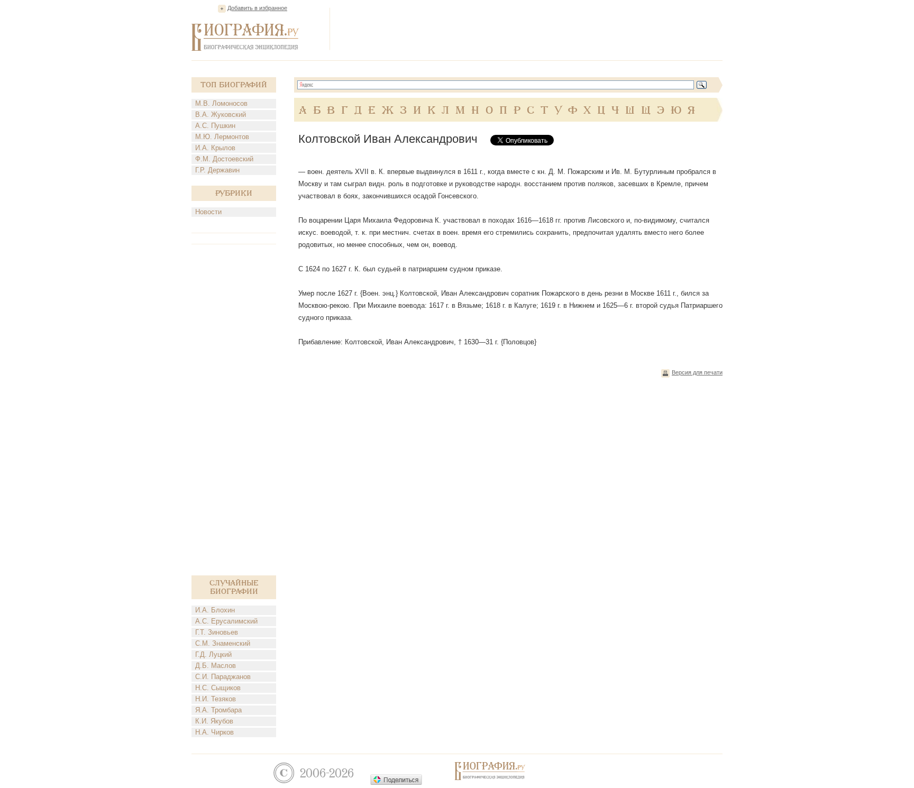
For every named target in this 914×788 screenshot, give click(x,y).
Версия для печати (697, 372)
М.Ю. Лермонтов (222, 137)
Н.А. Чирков (214, 732)
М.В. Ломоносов (221, 103)
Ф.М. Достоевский (224, 159)
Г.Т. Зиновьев (216, 632)
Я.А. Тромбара (218, 710)
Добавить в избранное (257, 8)
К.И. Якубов (214, 721)
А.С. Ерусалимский (226, 621)
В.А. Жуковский (220, 114)
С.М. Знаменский (222, 643)
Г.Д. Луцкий (213, 654)
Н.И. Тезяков (215, 699)
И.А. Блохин (215, 610)
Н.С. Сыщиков (218, 688)
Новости (208, 212)
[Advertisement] (530, 28)
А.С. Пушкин (215, 126)
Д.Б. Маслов (215, 666)
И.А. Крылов (215, 148)
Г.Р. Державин (217, 170)
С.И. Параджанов (223, 677)
